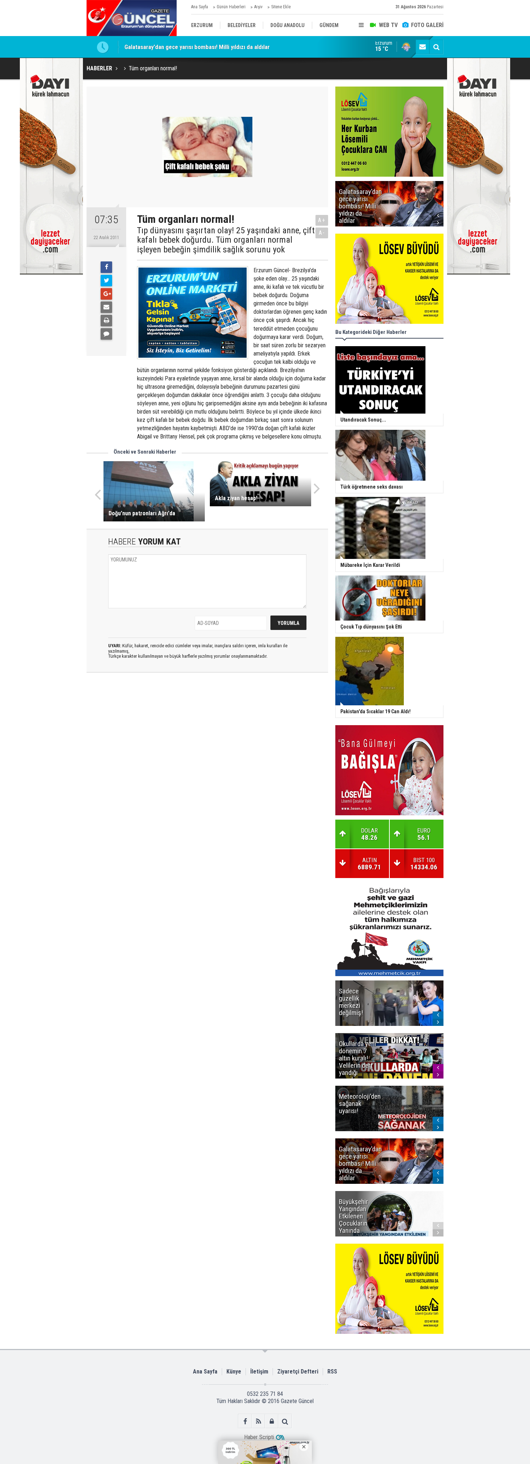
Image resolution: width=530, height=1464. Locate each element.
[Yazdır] (106, 320)
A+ (322, 220)
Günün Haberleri (231, 6)
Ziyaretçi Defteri (297, 1371)
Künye (233, 1371)
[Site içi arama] (436, 47)
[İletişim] (422, 47)
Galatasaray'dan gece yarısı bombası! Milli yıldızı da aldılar (197, 46)
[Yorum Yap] (106, 334)
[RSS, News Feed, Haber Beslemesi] (258, 1421)
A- (322, 232)
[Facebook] (106, 267)
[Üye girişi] (271, 1421)
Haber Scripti (259, 1437)
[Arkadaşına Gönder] (106, 307)
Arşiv (258, 6)
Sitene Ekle (281, 6)
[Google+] (106, 294)
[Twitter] (106, 280)
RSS (332, 1371)
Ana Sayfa (199, 6)
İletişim (259, 1371)
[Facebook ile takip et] (245, 1421)
